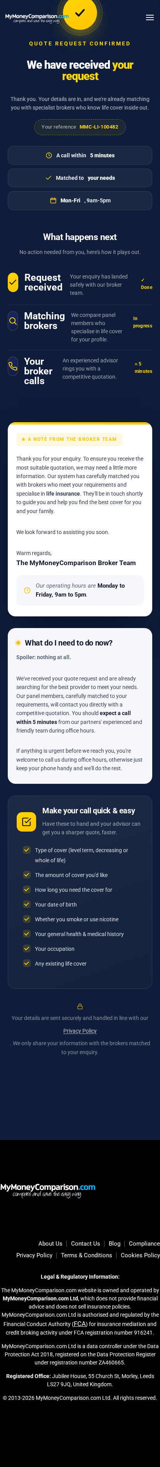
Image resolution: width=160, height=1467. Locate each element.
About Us (50, 1244)
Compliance (144, 1244)
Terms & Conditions (86, 1256)
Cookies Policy (140, 1256)
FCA (80, 1324)
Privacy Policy (80, 1031)
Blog (114, 1244)
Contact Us (85, 1244)
